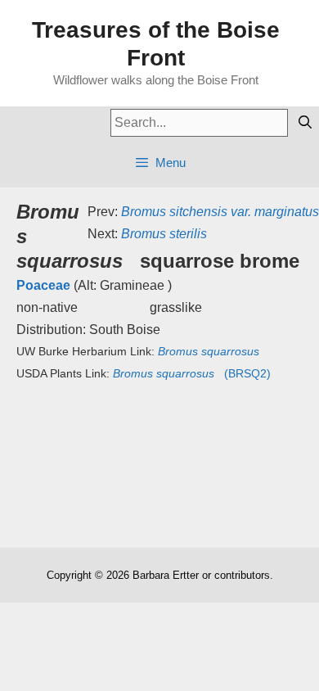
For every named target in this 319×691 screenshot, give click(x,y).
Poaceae (43, 285)
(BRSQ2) (192, 373)
